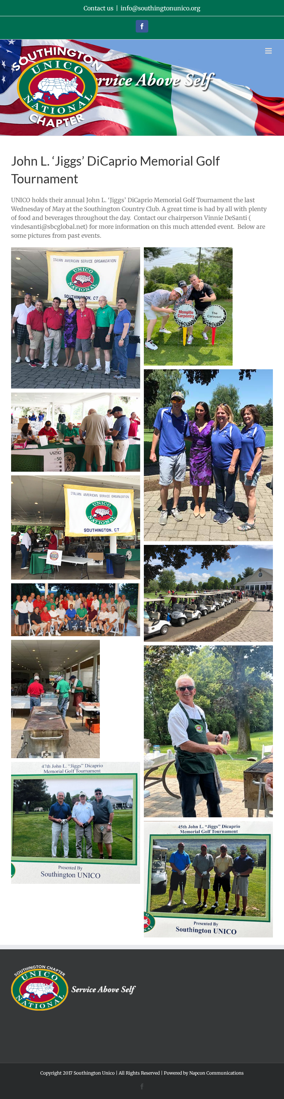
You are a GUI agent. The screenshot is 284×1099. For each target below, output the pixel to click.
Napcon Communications (216, 1073)
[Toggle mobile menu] (269, 51)
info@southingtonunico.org (160, 8)
